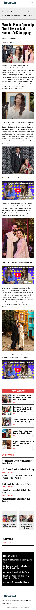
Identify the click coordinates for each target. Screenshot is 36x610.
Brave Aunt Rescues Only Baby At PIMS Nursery (16, 500)
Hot (14, 402)
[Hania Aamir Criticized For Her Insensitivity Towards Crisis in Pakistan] (6, 410)
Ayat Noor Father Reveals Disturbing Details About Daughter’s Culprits (22, 397)
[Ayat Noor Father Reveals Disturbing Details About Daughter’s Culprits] (6, 398)
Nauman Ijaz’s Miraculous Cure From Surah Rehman (22, 432)
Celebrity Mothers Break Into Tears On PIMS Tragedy (23, 420)
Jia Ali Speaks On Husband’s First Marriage (17, 484)
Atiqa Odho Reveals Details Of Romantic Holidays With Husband (23, 443)
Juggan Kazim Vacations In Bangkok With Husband (9, 525)
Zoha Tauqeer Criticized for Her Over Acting (18, 469)
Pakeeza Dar (11, 38)
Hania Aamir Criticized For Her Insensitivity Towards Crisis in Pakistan (22, 409)
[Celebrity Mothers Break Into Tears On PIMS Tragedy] (6, 421)
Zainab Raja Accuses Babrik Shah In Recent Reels (18, 491)
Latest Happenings (8, 466)
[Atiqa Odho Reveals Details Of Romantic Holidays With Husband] (6, 444)
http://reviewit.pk (7, 542)
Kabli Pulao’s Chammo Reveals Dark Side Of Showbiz (26, 526)
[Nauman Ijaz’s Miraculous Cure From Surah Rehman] (6, 433)
